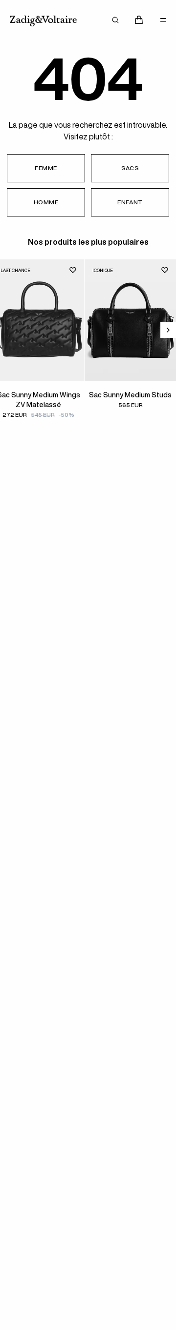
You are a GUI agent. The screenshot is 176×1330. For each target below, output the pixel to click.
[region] (88, 347)
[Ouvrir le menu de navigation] (163, 20)
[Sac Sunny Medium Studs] (130, 320)
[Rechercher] (115, 20)
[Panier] (139, 20)
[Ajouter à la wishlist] (73, 270)
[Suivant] (168, 330)
